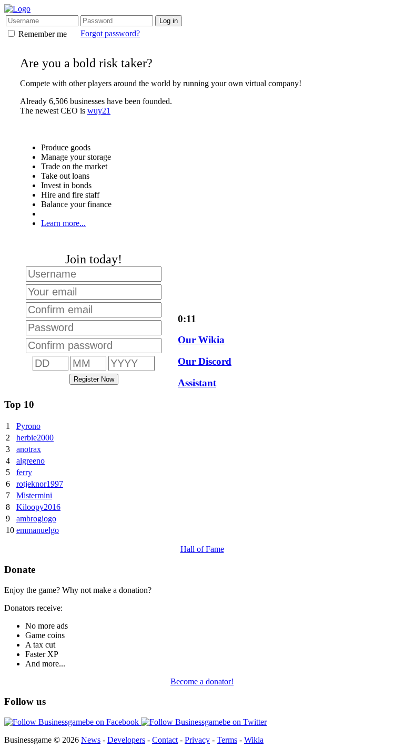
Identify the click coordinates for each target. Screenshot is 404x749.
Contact (165, 739)
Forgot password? (110, 33)
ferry (24, 472)
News (90, 739)
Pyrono (28, 426)
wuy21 (98, 110)
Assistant (197, 382)
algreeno (30, 460)
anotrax (28, 449)
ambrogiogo (36, 518)
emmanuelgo (37, 530)
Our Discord (204, 361)
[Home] (17, 8)
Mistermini (34, 495)
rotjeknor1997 (39, 483)
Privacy (197, 739)
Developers (126, 739)
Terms (227, 739)
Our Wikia (201, 339)
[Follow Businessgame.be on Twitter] (204, 721)
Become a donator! (202, 681)
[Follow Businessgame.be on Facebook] (72, 721)
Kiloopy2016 (38, 506)
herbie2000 (35, 437)
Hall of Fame (202, 549)
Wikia (254, 739)
